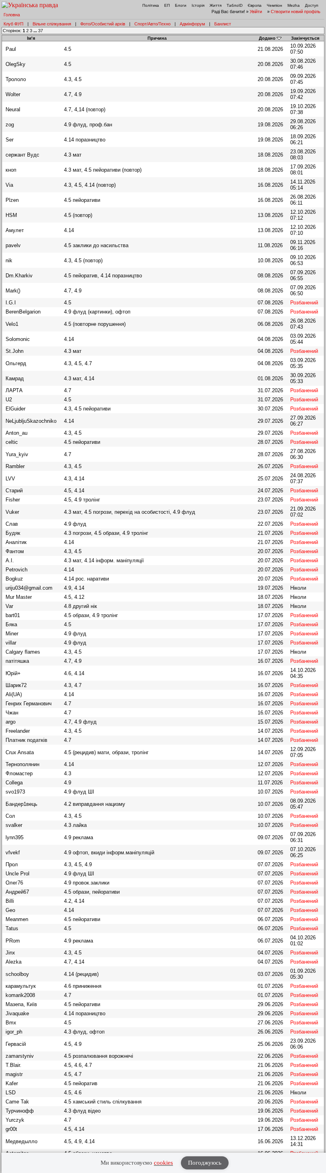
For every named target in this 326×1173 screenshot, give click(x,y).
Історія (198, 5)
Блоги (180, 5)
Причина (157, 38)
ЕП (167, 5)
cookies (163, 1162)
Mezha (293, 5)
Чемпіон (274, 5)
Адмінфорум (192, 23)
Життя (215, 5)
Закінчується (305, 38)
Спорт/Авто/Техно (152, 23)
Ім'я (31, 38)
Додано (267, 38)
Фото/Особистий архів (102, 23)
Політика (150, 5)
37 (40, 30)
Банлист (222, 23)
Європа (255, 5)
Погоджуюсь (204, 1162)
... (35, 30)
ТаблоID (235, 5)
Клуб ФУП (13, 23)
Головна (12, 14)
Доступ (311, 5)
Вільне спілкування (52, 23)
